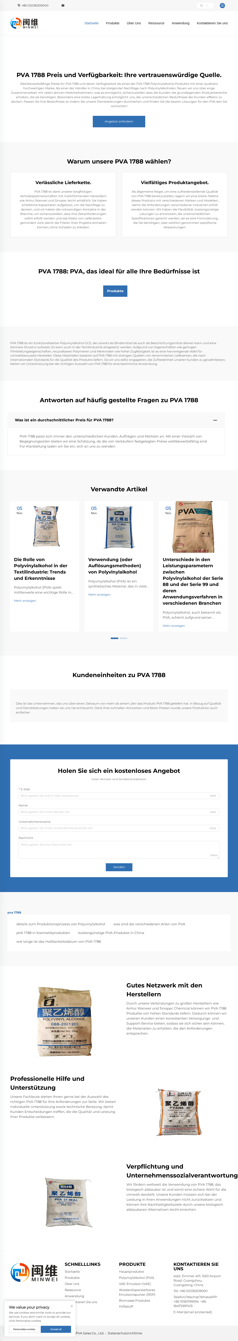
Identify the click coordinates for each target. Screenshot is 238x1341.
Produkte (112, 23)
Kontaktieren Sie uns (212, 23)
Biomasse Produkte (134, 1300)
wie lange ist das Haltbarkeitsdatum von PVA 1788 (58, 942)
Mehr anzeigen (25, 600)
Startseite (91, 23)
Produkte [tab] (115, 291)
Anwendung (180, 23)
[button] (114, 638)
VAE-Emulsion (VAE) (135, 1284)
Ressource (156, 23)
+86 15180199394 (186, 1301)
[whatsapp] (222, 5)
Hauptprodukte (131, 1271)
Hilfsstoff (126, 1306)
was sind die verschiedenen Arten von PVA (149, 924)
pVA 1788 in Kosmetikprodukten (43, 933)
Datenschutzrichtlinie (125, 1333)
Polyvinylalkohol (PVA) (136, 1278)
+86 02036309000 (35, 5)
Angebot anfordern (119, 121)
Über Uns (134, 23)
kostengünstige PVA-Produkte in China (111, 933)
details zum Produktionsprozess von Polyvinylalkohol (60, 924)
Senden (119, 867)
